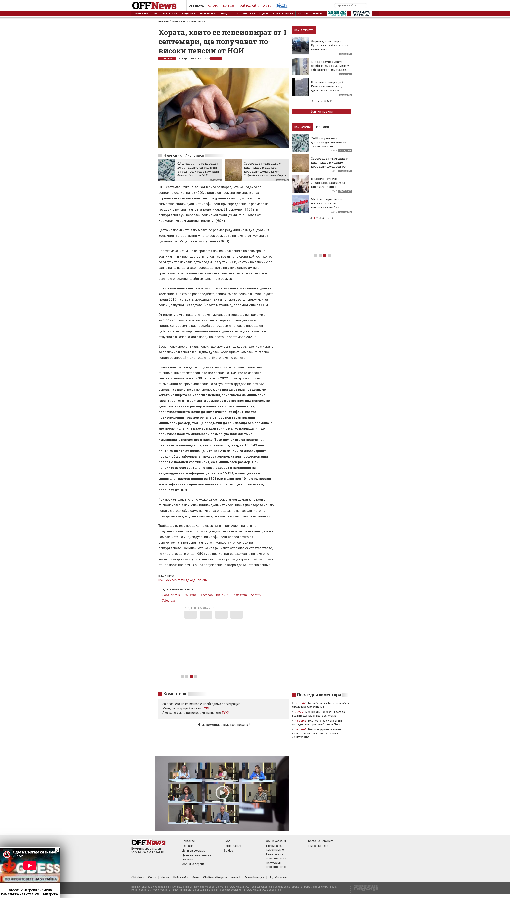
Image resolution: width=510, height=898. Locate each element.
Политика (170, 13)
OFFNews (167, 58)
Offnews (196, 6)
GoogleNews (170, 595)
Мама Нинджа (254, 877)
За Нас (228, 850)
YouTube (190, 595)
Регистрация (232, 846)
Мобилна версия (193, 864)
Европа (318, 13)
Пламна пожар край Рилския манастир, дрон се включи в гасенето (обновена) (327, 88)
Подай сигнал (278, 877)
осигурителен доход (180, 580)
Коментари (174, 694)
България (142, 13)
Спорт (213, 6)
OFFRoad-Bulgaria (215, 877)
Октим (299, 711)
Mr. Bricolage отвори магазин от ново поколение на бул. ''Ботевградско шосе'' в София (328, 207)
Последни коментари (319, 695)
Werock (236, 877)
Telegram (168, 600)
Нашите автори (283, 13)
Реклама (187, 846)
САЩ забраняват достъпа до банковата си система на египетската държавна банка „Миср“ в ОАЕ (198, 169)
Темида (224, 13)
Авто (267, 6)
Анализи (248, 13)
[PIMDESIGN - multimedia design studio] (364, 889)
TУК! (205, 708)
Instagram (239, 595)
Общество (188, 13)
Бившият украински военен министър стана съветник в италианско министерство (317, 733)
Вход (227, 841)
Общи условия (276, 841)
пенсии (202, 580)
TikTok (220, 595)
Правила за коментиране (275, 847)
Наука (228, 6)
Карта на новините (320, 841)
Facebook (207, 595)
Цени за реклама (193, 850)
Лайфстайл (248, 6)
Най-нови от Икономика (183, 155)
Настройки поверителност (276, 865)
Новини (163, 21)
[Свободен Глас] (337, 14)
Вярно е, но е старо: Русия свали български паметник (329, 45)
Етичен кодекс (318, 846)
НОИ (161, 580)
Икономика (207, 13)
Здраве (264, 13)
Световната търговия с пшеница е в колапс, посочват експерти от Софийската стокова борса (265, 169)
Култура (303, 13)
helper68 (300, 703)
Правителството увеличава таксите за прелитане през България (328, 185)
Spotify (255, 595)
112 (236, 13)
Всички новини (321, 111)
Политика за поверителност (276, 856)
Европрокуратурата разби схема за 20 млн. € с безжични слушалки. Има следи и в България (330, 69)
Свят (156, 13)
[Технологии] (282, 6)
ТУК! (225, 713)
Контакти (188, 841)
